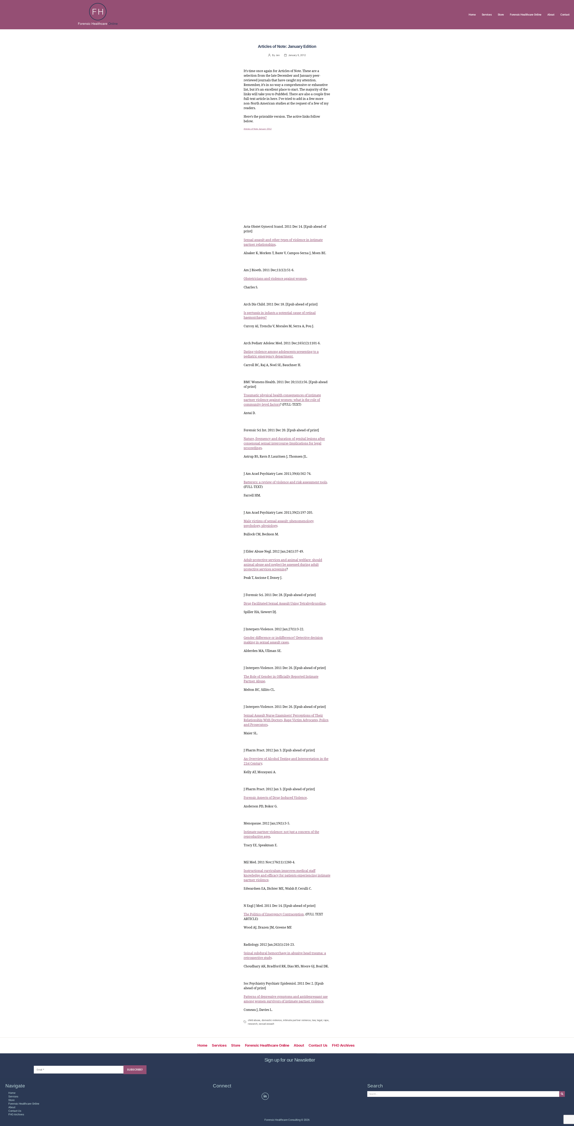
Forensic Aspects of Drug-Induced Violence (275, 798)
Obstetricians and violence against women (275, 279)
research (253, 1023)
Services (487, 14)
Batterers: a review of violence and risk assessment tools (285, 482)
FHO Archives (343, 1045)
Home (472, 14)
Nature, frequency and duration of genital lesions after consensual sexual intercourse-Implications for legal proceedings (284, 443)
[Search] (562, 1094)
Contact (565, 14)
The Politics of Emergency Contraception (274, 914)
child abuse (254, 1020)
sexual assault (266, 1023)
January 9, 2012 (297, 55)
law (314, 1020)
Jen (278, 55)
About (550, 14)
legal (319, 1020)
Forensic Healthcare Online (525, 14)
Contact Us (318, 1045)
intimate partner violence (297, 1020)
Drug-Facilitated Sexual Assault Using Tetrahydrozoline (285, 604)
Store (501, 14)
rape (326, 1020)
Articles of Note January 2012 (258, 129)
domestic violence (272, 1020)
